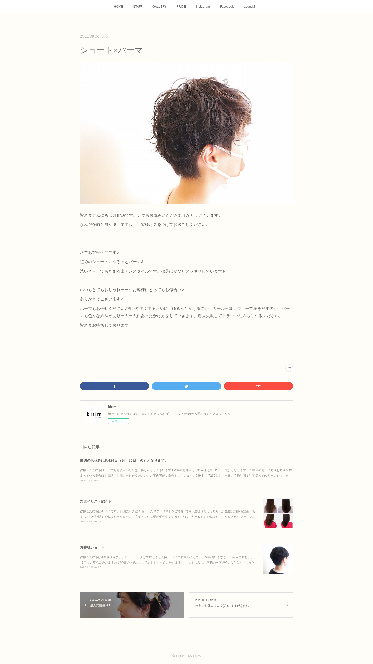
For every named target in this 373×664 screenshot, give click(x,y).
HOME (118, 6)
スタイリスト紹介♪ (95, 501)
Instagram (203, 6)
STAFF (137, 6)
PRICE (181, 6)
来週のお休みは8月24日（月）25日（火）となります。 (124, 460)
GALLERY (159, 6)
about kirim (251, 6)
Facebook (227, 6)
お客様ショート (92, 546)
